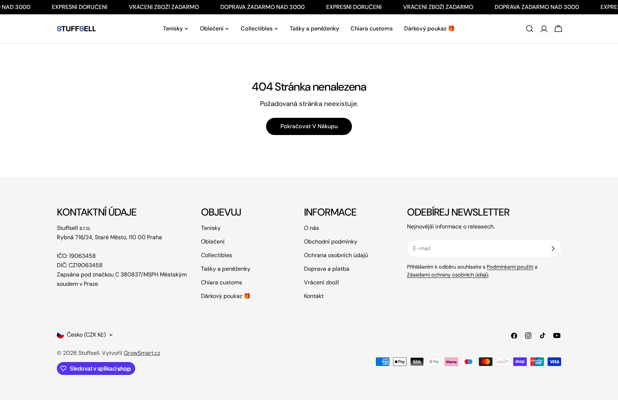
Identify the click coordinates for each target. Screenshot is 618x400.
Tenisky (211, 228)
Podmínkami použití (510, 267)
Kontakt (314, 296)
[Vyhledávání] (530, 28)
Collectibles (216, 255)
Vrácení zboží (321, 282)
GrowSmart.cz (142, 353)
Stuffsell (88, 353)
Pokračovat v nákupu (309, 126)
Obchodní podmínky (330, 241)
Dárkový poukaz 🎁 (226, 296)
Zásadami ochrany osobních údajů (447, 274)
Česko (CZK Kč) (86, 334)
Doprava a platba (326, 269)
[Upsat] (552, 248)
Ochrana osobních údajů (336, 255)
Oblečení (213, 241)
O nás (311, 228)
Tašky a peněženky (225, 269)
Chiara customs (221, 282)
